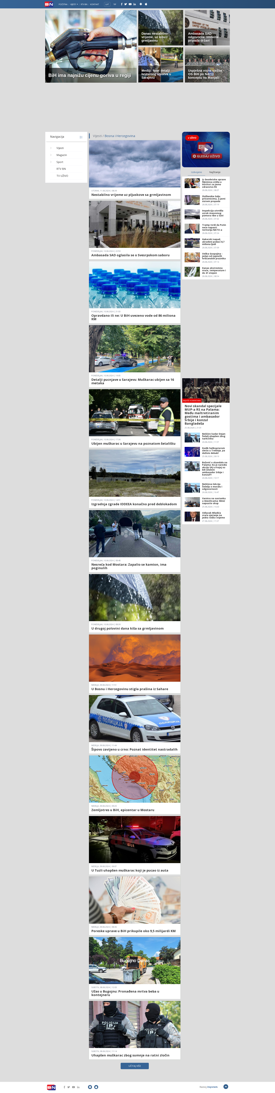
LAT (107, 4)
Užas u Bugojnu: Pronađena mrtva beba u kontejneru (125, 993)
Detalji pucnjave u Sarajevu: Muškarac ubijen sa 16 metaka (132, 381)
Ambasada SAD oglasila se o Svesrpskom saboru (130, 255)
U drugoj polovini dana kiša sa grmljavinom (127, 628)
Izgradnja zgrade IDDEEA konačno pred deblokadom (134, 504)
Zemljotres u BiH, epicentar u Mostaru (122, 810)
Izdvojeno (196, 172)
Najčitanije (215, 172)
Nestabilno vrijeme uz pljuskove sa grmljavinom (131, 195)
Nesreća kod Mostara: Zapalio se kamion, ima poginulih (128, 566)
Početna (63, 4)
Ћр (115, 4)
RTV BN (84, 4)
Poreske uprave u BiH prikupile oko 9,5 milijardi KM (133, 931)
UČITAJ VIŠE (135, 1065)
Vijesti (73, 4)
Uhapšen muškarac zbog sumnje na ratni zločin (130, 1055)
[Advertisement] (137, 108)
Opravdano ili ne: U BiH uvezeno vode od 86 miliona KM (133, 317)
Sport (59, 162)
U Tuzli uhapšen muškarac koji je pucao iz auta (129, 870)
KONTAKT (94, 4)
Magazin (61, 155)
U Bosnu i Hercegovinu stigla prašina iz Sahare (129, 689)
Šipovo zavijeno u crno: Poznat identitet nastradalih (134, 749)
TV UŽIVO (62, 176)
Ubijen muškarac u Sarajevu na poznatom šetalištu (133, 443)
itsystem (212, 1086)
